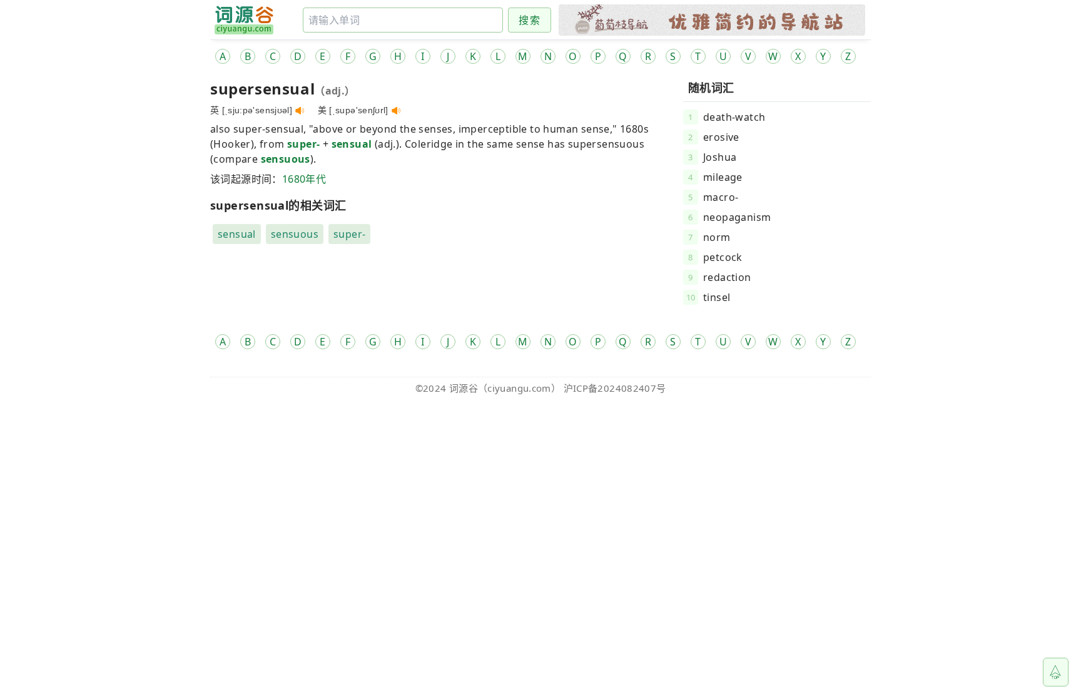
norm (717, 237)
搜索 (529, 20)
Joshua (719, 157)
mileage (723, 177)
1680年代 (304, 179)
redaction (727, 277)
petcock (723, 257)
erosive (721, 137)
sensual (352, 144)
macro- (720, 197)
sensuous (285, 159)
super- (303, 144)
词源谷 (463, 388)
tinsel (716, 297)
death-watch (734, 117)
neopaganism (737, 217)
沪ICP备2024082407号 (615, 388)
